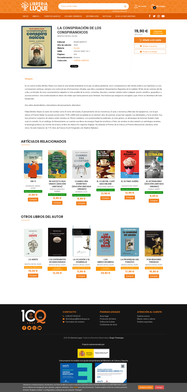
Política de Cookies (107, 322)
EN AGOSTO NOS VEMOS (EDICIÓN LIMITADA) (57, 184)
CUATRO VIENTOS (81, 60)
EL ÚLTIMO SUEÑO (130, 181)
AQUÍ (75, 387)
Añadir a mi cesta (151, 40)
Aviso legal (104, 316)
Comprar (33, 199)
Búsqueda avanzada (119, 11)
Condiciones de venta (108, 325)
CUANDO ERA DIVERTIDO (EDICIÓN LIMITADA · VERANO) (81, 185)
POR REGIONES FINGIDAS (154, 261)
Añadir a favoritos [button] (149, 46)
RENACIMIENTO (80, 42)
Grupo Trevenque (117, 338)
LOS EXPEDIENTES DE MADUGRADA (57, 261)
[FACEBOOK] (150, 16)
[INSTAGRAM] (158, 16)
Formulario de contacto (75, 322)
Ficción (77, 48)
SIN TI (33, 181)
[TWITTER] (154, 16)
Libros (36, 16)
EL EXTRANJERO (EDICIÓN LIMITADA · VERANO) (154, 184)
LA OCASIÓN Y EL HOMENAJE (81, 261)
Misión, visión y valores (146, 319)
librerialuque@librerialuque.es (78, 319)
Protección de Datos (108, 319)
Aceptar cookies (146, 387)
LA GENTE (33, 259)
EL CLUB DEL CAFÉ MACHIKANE (105, 182)
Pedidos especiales (145, 322)
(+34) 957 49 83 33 (72, 316)
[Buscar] (125, 6)
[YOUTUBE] (163, 16)
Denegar (159, 387)
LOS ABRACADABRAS (105, 261)
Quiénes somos (143, 316)
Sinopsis (29, 79)
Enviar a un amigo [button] (149, 52)
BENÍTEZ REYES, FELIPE (67, 36)
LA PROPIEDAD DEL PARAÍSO (130, 261)
